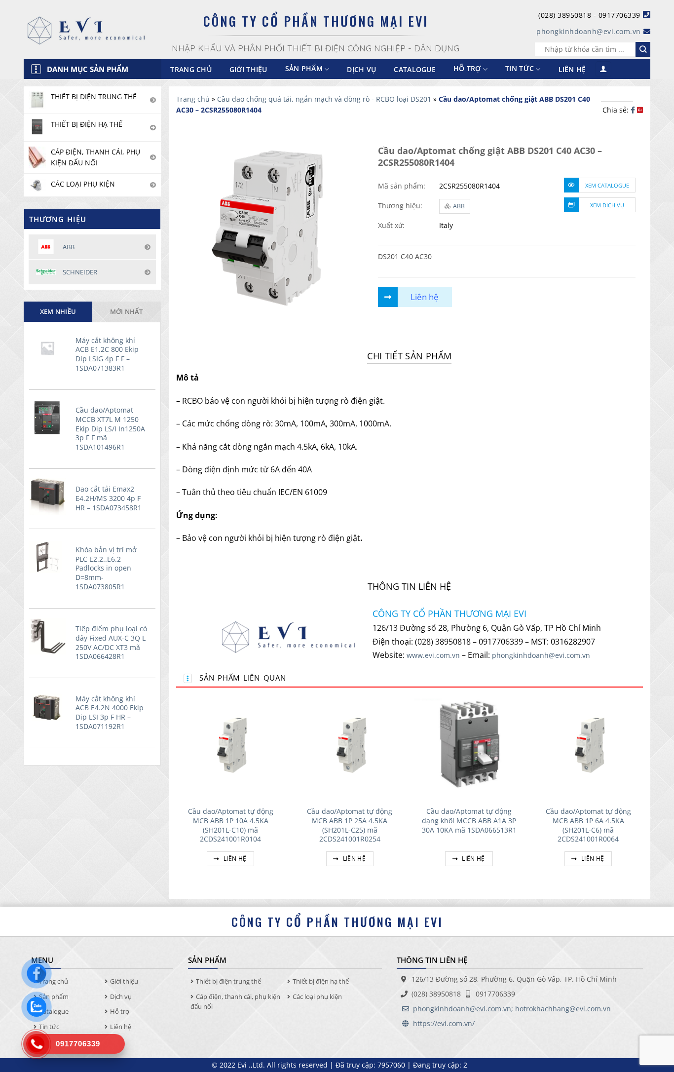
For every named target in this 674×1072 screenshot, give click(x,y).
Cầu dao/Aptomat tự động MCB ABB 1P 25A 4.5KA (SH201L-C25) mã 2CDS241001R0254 (349, 825)
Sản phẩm (54, 996)
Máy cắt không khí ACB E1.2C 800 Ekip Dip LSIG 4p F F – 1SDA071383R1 (107, 354)
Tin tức (519, 69)
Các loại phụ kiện (317, 996)
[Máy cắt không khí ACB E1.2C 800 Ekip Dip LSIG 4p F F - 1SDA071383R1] (50, 348)
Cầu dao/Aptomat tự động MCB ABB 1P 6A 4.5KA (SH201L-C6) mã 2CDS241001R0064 (588, 825)
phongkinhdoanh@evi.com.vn (588, 31)
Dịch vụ (361, 69)
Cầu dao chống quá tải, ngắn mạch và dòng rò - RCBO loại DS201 (324, 99)
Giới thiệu (248, 69)
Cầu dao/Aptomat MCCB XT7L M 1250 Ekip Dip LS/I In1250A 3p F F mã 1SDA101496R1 (110, 429)
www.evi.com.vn (433, 655)
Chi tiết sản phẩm (409, 356)
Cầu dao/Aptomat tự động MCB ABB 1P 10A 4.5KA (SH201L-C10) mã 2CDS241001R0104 (230, 825)
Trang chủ (191, 69)
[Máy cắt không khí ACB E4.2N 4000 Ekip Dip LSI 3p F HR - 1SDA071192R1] (50, 706)
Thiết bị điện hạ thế (321, 981)
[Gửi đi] (643, 49)
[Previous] (176, 790)
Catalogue (415, 69)
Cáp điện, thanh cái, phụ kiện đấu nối (235, 1001)
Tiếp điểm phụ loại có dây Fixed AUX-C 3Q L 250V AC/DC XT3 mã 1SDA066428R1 (111, 642)
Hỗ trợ (467, 69)
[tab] (58, 311)
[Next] (642, 790)
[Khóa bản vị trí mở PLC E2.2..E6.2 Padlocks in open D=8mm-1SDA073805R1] (50, 557)
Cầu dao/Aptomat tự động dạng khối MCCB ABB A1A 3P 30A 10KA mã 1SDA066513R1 (469, 820)
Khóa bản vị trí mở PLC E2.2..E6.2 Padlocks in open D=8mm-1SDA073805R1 (106, 568)
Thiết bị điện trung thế (228, 981)
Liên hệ (572, 69)
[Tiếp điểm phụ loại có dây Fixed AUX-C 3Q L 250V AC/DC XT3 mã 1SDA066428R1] (50, 636)
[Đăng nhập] (603, 69)
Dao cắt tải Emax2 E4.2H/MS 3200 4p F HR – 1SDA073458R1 (108, 498)
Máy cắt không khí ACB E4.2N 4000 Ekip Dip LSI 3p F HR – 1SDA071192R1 (109, 712)
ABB (459, 206)
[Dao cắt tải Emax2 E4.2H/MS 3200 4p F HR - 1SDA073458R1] (50, 496)
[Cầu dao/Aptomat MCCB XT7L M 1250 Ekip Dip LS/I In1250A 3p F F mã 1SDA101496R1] (50, 417)
